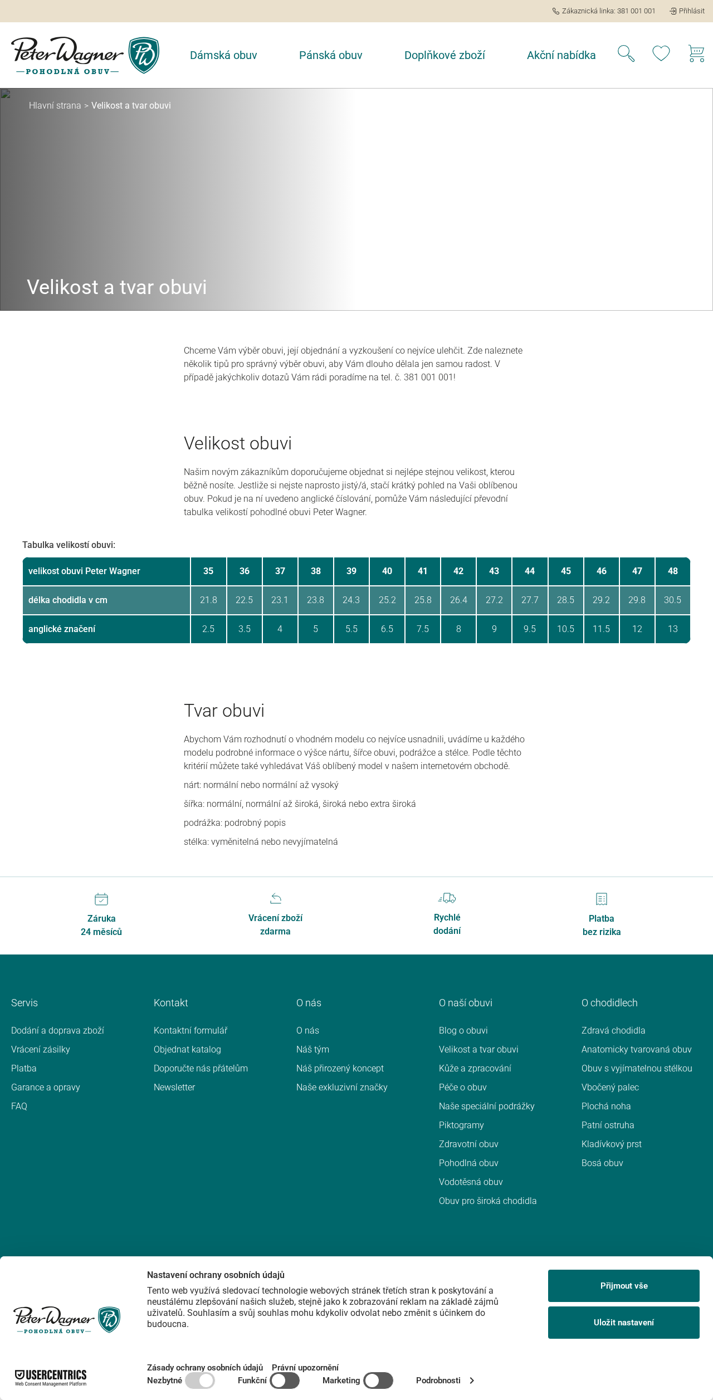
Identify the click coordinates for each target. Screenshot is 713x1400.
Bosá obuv (602, 1163)
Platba (24, 1068)
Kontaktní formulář (190, 1030)
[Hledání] (626, 55)
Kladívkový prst (612, 1144)
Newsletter (174, 1087)
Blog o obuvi (463, 1030)
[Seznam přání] (661, 55)
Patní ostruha (608, 1125)
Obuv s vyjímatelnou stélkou (637, 1068)
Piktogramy (461, 1125)
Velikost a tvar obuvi (479, 1049)
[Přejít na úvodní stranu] (85, 55)
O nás (307, 1030)
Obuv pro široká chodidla (488, 1201)
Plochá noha (606, 1106)
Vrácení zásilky (40, 1049)
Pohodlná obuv (469, 1163)
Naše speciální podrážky (487, 1106)
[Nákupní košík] (696, 55)
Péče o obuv (463, 1087)
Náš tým (312, 1049)
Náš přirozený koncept (340, 1068)
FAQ (19, 1106)
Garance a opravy (45, 1087)
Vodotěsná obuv (471, 1182)
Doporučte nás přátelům (201, 1068)
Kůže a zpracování (475, 1068)
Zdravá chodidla (614, 1030)
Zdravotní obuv (469, 1144)
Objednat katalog (187, 1049)
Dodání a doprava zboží (57, 1030)
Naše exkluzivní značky (342, 1087)
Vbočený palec (610, 1087)
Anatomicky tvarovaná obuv (637, 1049)
